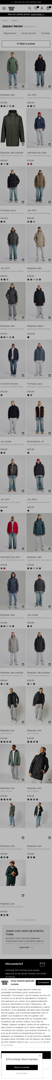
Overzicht (44, 983)
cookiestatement (36, 1042)
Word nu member (22, 1067)
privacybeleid (7, 1045)
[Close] (40, 1055)
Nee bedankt (22, 1073)
